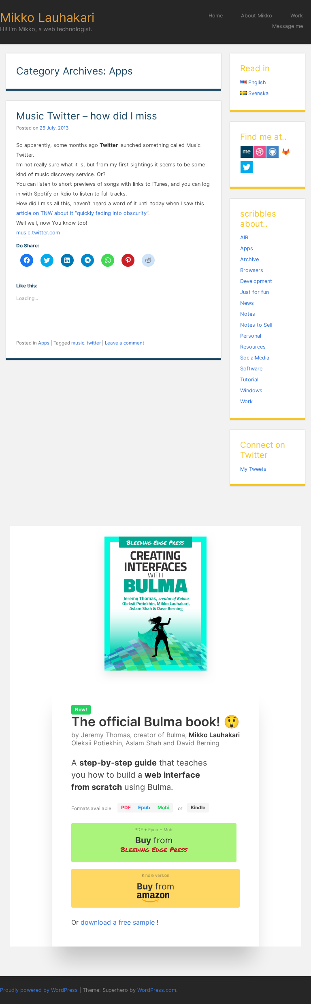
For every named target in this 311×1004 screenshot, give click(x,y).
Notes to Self (256, 325)
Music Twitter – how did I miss (86, 116)
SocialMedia (254, 358)
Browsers (251, 270)
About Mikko (256, 16)
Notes (247, 314)
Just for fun (254, 292)
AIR (244, 237)
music (77, 343)
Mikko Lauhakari (47, 17)
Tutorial (249, 379)
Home (216, 16)
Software (251, 369)
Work (296, 16)
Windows (251, 390)
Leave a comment (124, 343)
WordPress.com (156, 990)
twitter (94, 343)
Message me (287, 26)
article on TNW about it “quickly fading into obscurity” (82, 213)
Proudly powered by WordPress (39, 990)
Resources (253, 347)
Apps (43, 343)
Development (256, 281)
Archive (249, 259)
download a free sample (119, 922)
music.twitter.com (38, 233)
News (247, 303)
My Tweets (253, 469)
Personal (250, 336)
